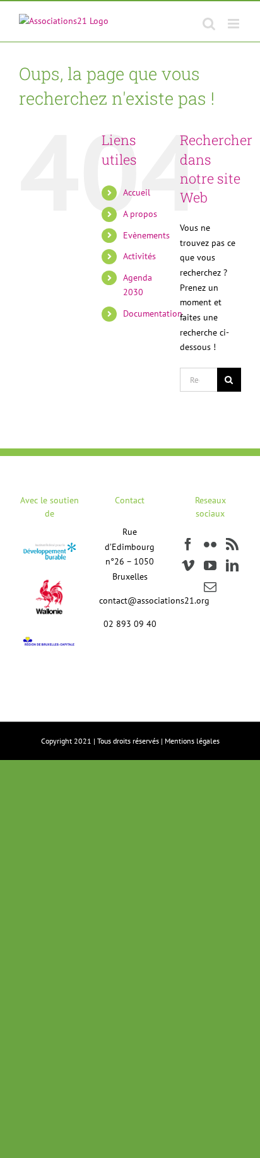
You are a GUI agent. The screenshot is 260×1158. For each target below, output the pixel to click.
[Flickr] (210, 544)
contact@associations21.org (154, 600)
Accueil (136, 192)
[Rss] (232, 544)
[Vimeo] (188, 565)
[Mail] (210, 587)
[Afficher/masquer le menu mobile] (234, 23)
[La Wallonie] (49, 570)
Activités (139, 256)
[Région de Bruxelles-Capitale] (49, 639)
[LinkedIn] (232, 565)
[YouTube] (210, 565)
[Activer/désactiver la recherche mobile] (209, 23)
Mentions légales (192, 741)
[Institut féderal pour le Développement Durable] (49, 545)
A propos (140, 213)
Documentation (152, 313)
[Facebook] (188, 544)
